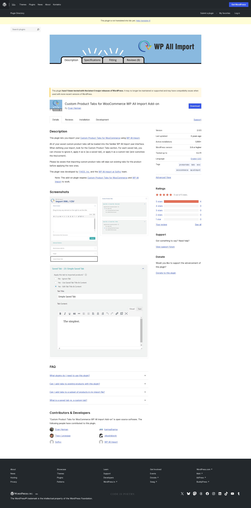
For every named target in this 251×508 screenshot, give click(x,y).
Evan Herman (74, 108)
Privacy (13, 482)
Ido (36, 494)
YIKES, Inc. (84, 171)
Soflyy (58, 442)
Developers (109, 477)
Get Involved (155, 469)
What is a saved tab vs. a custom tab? (68, 400)
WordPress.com (204, 469)
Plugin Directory (17, 13)
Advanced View (163, 177)
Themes (60, 473)
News (12, 473)
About (13, 469)
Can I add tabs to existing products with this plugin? (75, 384)
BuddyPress (203, 482)
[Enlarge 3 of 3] (144, 267)
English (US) (196, 159)
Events (153, 473)
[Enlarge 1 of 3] (94, 200)
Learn (106, 469)
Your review (161, 224)
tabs (193, 165)
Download (195, 106)
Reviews (69, 119)
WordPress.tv (110, 482)
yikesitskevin (110, 435)
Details (55, 119)
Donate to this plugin (166, 273)
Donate (154, 477)
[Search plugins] (38, 29)
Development (102, 119)
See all (198, 224)
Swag (153, 482)
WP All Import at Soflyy (110, 171)
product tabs (184, 165)
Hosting (13, 477)
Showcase (61, 469)
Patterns (60, 482)
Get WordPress (239, 4)
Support (197, 119)
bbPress (201, 477)
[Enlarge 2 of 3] (144, 200)
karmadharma (111, 429)
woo (198, 165)
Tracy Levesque (62, 435)
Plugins (60, 477)
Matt (200, 473)
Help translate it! (143, 20)
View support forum (165, 246)
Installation (84, 119)
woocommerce (182, 170)
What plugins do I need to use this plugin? (70, 375)
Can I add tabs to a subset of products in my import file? (77, 392)
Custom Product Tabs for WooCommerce (100, 138)
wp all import (195, 170)
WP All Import (133, 138)
